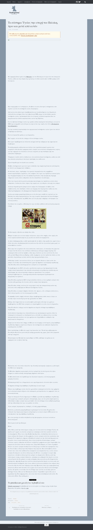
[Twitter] (79, 2)
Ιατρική (16, 500)
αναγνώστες (13, 502)
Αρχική (9, 2)
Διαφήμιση (27, 2)
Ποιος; (14, 2)
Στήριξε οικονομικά (14, 486)
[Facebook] (76, 2)
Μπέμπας (29, 77)
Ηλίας (19, 502)
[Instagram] (77, 2)
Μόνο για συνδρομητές (50, 2)
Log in (59, 2)
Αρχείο (20, 2)
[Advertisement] (34, 93)
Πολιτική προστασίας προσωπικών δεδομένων (46, 522)
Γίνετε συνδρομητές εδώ (29, 35)
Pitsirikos (14, 498)
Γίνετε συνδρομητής (37, 2)
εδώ (27, 488)
